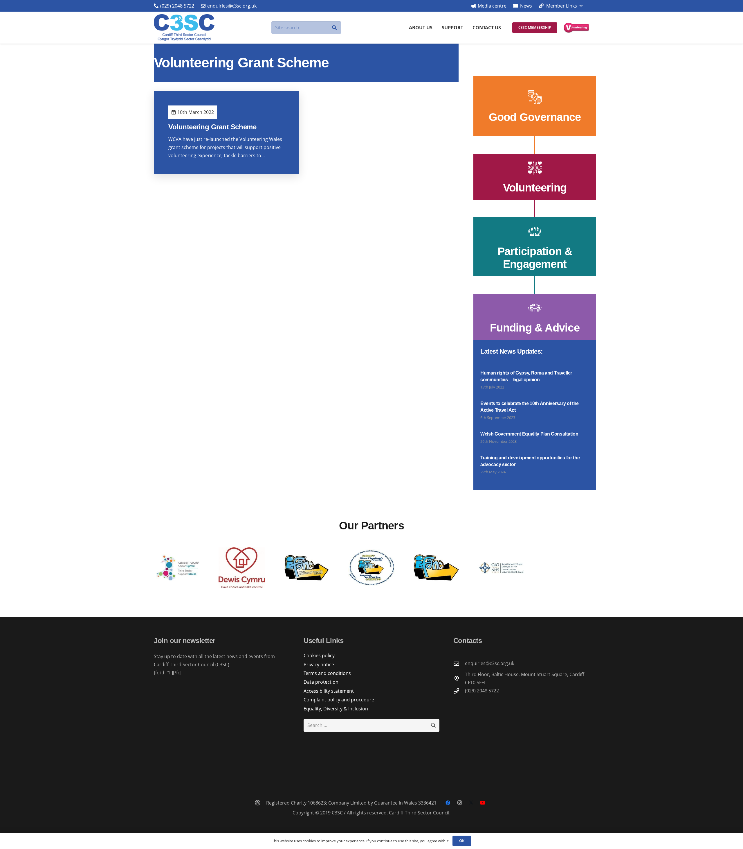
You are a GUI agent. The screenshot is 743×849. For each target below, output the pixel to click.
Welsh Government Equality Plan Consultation (529, 433)
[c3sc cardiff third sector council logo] (184, 27)
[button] (560, 5)
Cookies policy (319, 655)
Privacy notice (319, 664)
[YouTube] (482, 803)
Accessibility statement (329, 691)
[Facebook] (448, 803)
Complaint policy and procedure (339, 699)
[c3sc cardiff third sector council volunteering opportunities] (576, 28)
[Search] (334, 27)
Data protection (321, 682)
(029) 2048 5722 (482, 690)
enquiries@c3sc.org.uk (489, 663)
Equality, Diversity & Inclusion (336, 708)
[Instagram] (459, 803)
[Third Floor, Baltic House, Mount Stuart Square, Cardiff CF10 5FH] (459, 678)
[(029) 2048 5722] (459, 691)
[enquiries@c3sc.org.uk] (459, 663)
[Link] (534, 106)
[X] (471, 803)
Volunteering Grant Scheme (212, 127)
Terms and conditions (327, 673)
